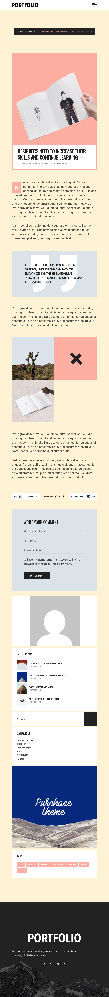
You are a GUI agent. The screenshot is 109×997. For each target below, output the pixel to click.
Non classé (21, 751)
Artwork (32, 864)
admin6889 (62, 163)
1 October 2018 (35, 666)
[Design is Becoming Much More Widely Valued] (22, 677)
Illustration (32, 31)
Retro (19, 758)
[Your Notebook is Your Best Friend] (22, 700)
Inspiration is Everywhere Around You (45, 663)
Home (20, 31)
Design (19, 744)
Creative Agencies (24, 740)
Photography (49, 163)
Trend (22, 870)
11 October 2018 (24, 163)
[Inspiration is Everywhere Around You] (22, 665)
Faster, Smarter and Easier (41, 687)
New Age (72, 864)
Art (21, 864)
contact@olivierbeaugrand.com (30, 955)
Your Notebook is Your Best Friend (44, 698)
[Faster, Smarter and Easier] (22, 688)
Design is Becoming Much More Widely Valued (48, 675)
